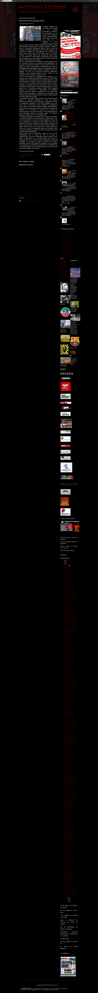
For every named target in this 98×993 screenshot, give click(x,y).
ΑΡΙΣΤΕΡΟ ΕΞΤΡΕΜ (41, 7)
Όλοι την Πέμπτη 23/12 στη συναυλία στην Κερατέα (68, 695)
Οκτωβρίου (65, 899)
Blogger (59, 985)
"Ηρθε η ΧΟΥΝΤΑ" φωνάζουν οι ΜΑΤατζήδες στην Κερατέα (69, 831)
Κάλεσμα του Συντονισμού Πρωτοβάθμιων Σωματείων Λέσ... (70, 844)
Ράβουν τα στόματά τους (68, 594)
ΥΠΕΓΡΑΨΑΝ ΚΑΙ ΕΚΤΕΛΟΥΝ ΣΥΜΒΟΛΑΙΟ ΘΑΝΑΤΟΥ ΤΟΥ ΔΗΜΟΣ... (69, 631)
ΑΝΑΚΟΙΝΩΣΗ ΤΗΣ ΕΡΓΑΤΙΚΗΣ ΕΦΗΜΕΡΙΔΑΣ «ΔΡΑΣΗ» (69, 802)
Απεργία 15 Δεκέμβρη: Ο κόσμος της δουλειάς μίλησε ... (69, 807)
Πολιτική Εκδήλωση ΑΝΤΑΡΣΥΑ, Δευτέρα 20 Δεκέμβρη (69, 729)
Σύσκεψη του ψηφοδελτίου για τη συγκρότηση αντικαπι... (70, 757)
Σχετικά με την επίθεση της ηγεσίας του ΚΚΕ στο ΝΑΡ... (70, 689)
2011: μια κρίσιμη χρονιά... (68, 589)
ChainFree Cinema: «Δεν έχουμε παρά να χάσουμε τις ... (69, 613)
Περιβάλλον (62, 278)
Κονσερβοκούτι (63, 275)
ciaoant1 (64, 155)
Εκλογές (62, 269)
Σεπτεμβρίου (66, 901)
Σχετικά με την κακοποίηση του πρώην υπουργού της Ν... (69, 788)
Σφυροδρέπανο (65, 180)
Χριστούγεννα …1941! (67, 611)
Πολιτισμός (63, 271)
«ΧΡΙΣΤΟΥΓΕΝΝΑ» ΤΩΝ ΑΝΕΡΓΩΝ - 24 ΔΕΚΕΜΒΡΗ (70, 726)
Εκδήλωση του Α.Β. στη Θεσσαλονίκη (68, 750)
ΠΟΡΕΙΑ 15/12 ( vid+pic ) (67, 254)
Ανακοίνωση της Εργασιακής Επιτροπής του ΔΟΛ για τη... (69, 824)
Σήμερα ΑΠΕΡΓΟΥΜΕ (67, 815)
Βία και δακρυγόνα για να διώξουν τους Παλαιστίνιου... (70, 616)
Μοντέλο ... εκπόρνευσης (68, 780)
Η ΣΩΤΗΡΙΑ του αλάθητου (68, 653)
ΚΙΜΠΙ (63, 140)
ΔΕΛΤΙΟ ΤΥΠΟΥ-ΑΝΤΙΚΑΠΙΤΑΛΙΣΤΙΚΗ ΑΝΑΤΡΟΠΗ (68, 669)
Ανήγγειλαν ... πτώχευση (68, 675)
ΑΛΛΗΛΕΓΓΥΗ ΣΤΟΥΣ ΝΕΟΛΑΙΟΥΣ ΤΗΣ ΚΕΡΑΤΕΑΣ (69, 740)
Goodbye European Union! (68, 857)
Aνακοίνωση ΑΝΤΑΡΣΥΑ (68, 804)
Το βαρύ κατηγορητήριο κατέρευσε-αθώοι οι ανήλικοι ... (70, 734)
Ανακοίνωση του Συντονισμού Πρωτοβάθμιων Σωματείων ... (69, 799)
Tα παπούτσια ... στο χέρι (68, 826)
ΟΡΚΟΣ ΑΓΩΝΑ (66, 752)
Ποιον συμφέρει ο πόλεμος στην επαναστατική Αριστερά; (69, 673)
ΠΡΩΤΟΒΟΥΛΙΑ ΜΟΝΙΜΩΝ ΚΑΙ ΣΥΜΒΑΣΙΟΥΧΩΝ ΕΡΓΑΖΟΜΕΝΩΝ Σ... (69, 839)
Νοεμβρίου (65, 897)
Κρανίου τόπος (66, 853)
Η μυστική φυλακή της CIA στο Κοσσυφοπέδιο (69, 864)
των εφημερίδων (70, 975)
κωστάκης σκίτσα (66, 217)
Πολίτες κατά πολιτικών (67, 772)
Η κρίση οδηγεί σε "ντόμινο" (68, 572)
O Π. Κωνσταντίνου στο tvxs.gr (68, 234)
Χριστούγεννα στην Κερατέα (68, 660)
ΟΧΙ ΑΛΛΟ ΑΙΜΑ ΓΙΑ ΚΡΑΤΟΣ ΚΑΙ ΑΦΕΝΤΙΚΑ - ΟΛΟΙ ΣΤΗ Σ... (70, 609)
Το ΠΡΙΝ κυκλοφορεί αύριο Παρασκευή (68, 786)
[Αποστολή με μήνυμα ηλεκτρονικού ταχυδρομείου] (44, 154)
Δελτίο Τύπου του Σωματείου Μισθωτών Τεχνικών (69, 646)
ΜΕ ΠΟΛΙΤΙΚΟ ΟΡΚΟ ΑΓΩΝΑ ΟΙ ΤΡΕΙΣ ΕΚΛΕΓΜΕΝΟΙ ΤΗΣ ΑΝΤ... (70, 592)
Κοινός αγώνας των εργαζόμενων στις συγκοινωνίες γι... (69, 658)
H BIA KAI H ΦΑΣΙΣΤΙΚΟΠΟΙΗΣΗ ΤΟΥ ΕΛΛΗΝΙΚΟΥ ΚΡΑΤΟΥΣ (70, 656)
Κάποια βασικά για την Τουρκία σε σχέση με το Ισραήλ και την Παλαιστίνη (68, 131)
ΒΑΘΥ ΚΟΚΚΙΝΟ (65, 168)
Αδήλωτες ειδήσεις (66, 576)
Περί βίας (64, 719)
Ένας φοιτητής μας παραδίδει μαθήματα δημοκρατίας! (69, 597)
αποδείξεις (69, 218)
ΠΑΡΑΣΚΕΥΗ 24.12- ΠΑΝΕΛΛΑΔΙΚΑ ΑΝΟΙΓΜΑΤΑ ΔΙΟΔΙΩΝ (69, 712)
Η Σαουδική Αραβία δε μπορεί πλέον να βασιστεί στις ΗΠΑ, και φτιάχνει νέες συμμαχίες (69, 158)
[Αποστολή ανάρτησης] (42, 154)
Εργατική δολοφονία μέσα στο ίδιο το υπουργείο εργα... (70, 651)
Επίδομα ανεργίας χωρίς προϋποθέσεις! (68, 603)
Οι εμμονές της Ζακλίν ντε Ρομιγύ (70, 618)
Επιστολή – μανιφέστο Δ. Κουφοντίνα (68, 767)
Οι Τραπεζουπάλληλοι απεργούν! (70, 841)
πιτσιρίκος (64, 129)
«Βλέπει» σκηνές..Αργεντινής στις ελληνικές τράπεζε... (70, 582)
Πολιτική (24, 156)
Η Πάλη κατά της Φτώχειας (68, 664)
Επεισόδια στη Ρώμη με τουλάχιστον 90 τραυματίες (69, 821)
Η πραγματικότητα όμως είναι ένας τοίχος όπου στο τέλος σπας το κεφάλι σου (68, 195)
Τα (63, 975)
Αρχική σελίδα (38, 195)
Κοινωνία (63, 266)
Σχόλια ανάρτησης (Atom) (30, 197)
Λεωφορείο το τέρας (67, 666)
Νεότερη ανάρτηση (23, 195)
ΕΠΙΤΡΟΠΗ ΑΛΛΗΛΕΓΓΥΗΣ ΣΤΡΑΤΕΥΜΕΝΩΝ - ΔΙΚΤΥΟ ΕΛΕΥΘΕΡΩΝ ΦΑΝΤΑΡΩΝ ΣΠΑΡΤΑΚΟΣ (68, 113)
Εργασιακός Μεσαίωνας (68, 886)
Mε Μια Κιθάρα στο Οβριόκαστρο (70, 715)
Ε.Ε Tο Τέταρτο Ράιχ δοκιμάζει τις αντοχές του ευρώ (70, 855)
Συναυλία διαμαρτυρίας (67, 846)
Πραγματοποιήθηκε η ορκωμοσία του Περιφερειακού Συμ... (69, 686)
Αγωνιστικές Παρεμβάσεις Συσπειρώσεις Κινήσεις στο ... (69, 737)
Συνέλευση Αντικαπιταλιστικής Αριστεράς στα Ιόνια (68, 245)
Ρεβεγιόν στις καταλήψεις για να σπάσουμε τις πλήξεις (69, 567)
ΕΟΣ (63, 205)
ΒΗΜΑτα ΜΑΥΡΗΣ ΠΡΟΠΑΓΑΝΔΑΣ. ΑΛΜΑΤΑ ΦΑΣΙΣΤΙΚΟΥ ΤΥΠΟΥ (70, 778)
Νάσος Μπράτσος (66, 97)
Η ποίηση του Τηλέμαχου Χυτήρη (70, 790)
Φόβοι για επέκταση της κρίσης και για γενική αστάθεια (70, 600)
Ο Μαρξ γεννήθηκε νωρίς (68, 731)
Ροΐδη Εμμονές (65, 192)
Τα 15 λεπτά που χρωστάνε (68, 745)
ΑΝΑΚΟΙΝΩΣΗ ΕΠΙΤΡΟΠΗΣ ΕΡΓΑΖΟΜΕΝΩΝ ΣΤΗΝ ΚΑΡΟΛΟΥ (68, 835)
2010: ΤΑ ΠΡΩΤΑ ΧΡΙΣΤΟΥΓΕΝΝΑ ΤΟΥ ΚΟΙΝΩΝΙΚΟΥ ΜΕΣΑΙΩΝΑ (70, 621)
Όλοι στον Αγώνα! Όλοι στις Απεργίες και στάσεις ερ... (68, 849)
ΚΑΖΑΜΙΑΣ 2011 (66, 623)
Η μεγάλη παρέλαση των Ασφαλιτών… (68, 770)
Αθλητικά (62, 274)
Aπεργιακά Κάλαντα (67, 851)
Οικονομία (62, 273)
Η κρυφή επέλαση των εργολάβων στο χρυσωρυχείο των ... (70, 640)
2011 (63, 562)
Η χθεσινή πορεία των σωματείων (70, 762)
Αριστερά (63, 262)
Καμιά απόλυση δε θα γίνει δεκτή (69, 699)
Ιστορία (61, 277)
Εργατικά (63, 264)
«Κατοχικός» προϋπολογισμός (69, 701)
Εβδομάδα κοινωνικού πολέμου (69, 859)
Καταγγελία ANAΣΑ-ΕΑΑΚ (68, 754)
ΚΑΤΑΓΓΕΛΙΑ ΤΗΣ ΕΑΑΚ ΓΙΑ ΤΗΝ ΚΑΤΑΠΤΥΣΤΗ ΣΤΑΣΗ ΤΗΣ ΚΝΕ (70, 743)
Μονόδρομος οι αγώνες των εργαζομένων (68, 818)
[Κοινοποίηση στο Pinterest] (49, 154)
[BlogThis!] (45, 154)
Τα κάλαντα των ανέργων (68, 648)
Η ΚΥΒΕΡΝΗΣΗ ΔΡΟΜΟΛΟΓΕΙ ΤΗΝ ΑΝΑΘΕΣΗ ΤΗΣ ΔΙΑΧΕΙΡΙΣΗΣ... (69, 706)
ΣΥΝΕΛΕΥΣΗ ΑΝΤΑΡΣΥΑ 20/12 (69, 721)
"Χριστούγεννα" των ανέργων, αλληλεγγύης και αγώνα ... (69, 760)
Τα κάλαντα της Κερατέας (68, 662)
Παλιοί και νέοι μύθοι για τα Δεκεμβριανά (68, 870)
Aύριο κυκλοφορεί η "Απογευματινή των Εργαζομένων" (70, 872)
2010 (63, 563)
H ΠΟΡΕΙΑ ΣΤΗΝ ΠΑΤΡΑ (68, 812)
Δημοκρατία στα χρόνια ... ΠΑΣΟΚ (70, 709)
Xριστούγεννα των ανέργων (68, 697)
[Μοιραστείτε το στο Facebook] (48, 154)
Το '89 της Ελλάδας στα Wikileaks (70, 625)
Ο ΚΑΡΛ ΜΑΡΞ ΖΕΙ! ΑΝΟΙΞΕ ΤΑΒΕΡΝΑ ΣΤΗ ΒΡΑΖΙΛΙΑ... (67, 241)
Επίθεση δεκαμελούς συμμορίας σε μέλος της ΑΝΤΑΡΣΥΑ (70, 683)
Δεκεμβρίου (65, 565)
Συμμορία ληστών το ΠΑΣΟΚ (69, 861)
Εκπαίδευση (63, 270)
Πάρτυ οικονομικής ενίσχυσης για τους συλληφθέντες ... (70, 692)
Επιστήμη (61, 279)
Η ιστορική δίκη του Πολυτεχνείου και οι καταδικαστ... (70, 570)
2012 (63, 560)
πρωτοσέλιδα (66, 975)
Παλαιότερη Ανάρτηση (52, 195)
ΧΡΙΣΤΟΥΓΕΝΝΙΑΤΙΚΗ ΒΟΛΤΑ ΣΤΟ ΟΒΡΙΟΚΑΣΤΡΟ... (70, 643)
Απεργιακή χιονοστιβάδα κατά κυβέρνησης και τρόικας (69, 875)
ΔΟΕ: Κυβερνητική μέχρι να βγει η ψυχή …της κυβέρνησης (70, 793)
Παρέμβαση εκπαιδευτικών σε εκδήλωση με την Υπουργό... (69, 703)
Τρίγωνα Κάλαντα (66, 574)
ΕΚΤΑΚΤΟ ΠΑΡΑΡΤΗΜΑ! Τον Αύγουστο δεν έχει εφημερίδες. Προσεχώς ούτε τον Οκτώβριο (71, 143)
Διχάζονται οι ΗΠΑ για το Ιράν (69, 717)
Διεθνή (62, 267)
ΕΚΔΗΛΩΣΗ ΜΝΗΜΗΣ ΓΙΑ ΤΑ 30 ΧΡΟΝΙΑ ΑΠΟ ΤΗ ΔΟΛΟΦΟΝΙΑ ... (70, 783)
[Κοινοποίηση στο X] (47, 154)
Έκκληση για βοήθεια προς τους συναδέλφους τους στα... (69, 878)
